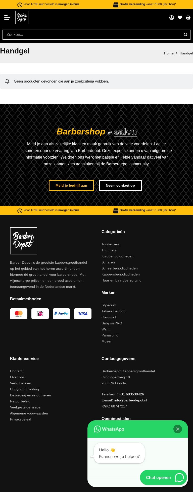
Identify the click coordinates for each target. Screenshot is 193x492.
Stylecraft (109, 305)
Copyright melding (24, 389)
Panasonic (110, 335)
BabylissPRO (112, 323)
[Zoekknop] (185, 34)
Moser (107, 341)
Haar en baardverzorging (121, 280)
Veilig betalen (20, 383)
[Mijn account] (171, 17)
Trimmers (109, 250)
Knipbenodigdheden (117, 256)
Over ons (17, 377)
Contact (16, 371)
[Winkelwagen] (188, 17)
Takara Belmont (114, 311)
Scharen (108, 262)
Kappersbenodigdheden (121, 274)
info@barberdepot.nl (130, 400)
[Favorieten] (180, 17)
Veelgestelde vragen (26, 407)
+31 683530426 (131, 394)
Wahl (105, 329)
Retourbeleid (20, 401)
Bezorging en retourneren (30, 395)
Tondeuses (110, 244)
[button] (177, 429)
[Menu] (9, 17)
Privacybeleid (20, 419)
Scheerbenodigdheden (120, 268)
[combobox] (92, 35)
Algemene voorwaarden (29, 413)
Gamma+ (109, 317)
